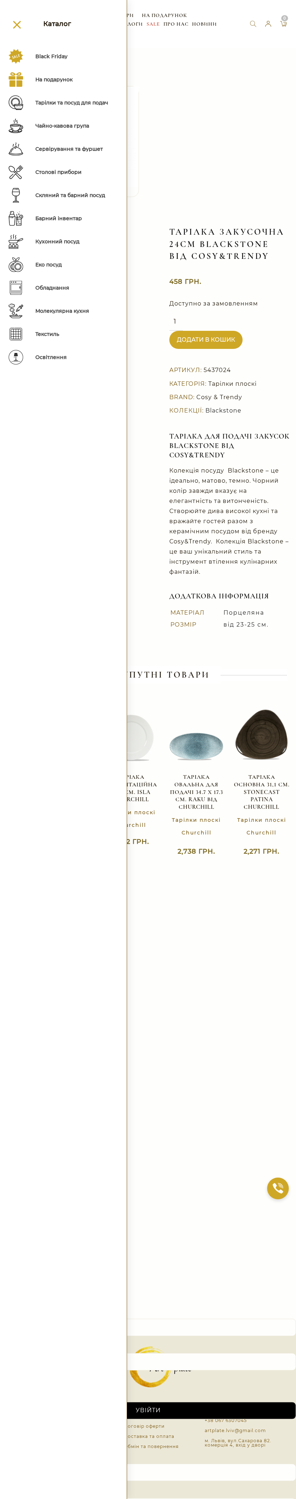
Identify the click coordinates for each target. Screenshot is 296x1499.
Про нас (176, 24)
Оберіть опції (189, 854)
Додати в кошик (206, 339)
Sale (153, 24)
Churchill (131, 825)
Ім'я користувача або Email (47, 1311)
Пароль (14, 1345)
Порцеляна (243, 612)
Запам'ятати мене (36, 1383)
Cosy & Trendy (219, 397)
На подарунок (164, 15)
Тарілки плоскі (232, 383)
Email (11, 1456)
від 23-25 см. (246, 624)
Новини (204, 24)
